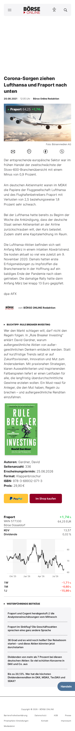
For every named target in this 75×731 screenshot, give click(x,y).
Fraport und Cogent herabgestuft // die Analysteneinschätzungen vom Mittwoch (32, 615)
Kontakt (44, 721)
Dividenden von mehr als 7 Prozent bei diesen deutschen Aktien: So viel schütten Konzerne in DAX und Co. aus (36, 660)
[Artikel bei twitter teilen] (62, 151)
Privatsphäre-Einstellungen (16, 721)
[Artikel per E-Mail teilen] (13, 151)
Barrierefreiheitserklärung (15, 715)
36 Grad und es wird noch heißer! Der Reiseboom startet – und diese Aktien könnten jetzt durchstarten (37, 644)
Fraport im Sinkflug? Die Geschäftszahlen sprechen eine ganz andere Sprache (32, 628)
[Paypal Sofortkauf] (16, 498)
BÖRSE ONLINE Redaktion (39, 307)
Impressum (66, 721)
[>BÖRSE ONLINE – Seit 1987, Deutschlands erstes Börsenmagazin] (32, 10)
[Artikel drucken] (29, 151)
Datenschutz (40, 715)
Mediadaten (9, 726)
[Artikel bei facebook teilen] (45, 151)
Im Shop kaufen (46, 498)
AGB (56, 715)
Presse (68, 715)
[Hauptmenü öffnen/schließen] (9, 10)
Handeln (66, 686)
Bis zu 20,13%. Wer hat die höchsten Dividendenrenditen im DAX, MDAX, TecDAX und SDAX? (36, 677)
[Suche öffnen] (65, 10)
